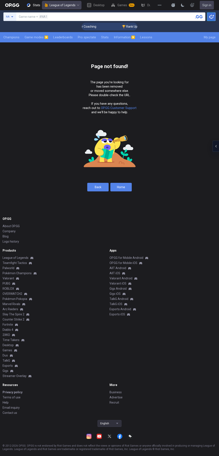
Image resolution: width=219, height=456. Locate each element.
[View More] (159, 5)
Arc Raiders (10, 309)
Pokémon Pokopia (15, 299)
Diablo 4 (8, 329)
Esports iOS (117, 314)
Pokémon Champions (17, 273)
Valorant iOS (118, 283)
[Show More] (173, 5)
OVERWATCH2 (12, 293)
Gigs (5, 371)
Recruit (114, 402)
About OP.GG (11, 226)
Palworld (8, 268)
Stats (105, 37)
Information (124, 37)
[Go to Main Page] (12, 5)
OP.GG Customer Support (118, 108)
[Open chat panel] (216, 146)
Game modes (36, 37)
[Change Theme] (182, 5)
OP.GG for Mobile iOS (123, 263)
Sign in (206, 5)
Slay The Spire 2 (13, 314)
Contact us (10, 412)
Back (98, 187)
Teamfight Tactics (15, 263)
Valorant (8, 278)
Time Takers (11, 340)
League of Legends (62, 5)
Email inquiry (11, 407)
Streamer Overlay (15, 376)
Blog (6, 236)
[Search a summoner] (198, 16)
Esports (8, 365)
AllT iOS (115, 273)
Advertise (116, 397)
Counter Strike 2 (13, 319)
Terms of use (12, 397)
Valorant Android (121, 278)
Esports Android (120, 309)
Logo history (11, 241)
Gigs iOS (115, 293)
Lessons (146, 37)
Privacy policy (12, 392)
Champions (11, 37)
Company (9, 231)
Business (116, 392)
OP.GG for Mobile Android (126, 257)
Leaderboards (63, 37)
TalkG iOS (116, 304)
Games (7, 350)
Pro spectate (87, 37)
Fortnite (8, 324)
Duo (5, 355)
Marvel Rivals (11, 304)
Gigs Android (118, 288)
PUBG (6, 283)
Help (6, 402)
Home (121, 187)
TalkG (6, 360)
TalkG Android (119, 299)
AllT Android (118, 268)
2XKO (6, 335)
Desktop (8, 345)
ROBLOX (8, 288)
